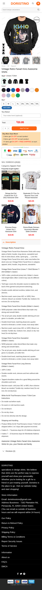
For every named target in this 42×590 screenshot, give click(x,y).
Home (3, 66)
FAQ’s (4, 562)
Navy (8, 90)
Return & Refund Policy (12, 523)
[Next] (37, 35)
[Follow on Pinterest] (24, 574)
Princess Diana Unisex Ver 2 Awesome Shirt (10, 229)
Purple (27, 90)
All (8, 66)
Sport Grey (23, 90)
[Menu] (4, 3)
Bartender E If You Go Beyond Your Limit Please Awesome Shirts (31, 197)
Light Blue (8, 95)
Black (4, 90)
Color (4, 86)
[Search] (33, 3)
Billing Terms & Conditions (13, 537)
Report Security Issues (12, 541)
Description (11, 242)
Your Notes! (6, 112)
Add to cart (24, 128)
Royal (13, 90)
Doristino (20, 3)
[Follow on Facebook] (18, 574)
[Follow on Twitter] (21, 574)
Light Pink (4, 95)
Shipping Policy (8, 532)
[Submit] (38, 9)
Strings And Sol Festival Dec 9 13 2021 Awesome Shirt (10, 196)
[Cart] (38, 3)
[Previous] (5, 35)
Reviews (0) (10, 451)
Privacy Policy (8, 528)
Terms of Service (9, 546)
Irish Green (18, 95)
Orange (37, 90)
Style (4, 76)
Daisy (13, 95)
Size (3, 100)
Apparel (13, 66)
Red (18, 90)
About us (6, 557)
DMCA (4, 566)
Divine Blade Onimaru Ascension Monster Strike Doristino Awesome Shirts (31, 230)
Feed (18, 166)
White (32, 90)
